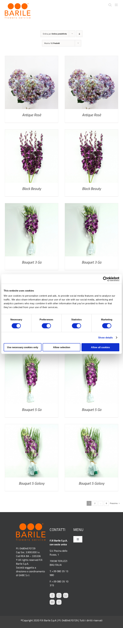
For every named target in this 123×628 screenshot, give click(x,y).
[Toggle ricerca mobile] (110, 5)
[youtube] (52, 602)
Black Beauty (31, 188)
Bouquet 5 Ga (31, 409)
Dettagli (31, 83)
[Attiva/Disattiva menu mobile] (116, 5)
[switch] (46, 325)
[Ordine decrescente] (79, 33)
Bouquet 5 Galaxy (31, 483)
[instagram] (59, 595)
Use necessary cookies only (22, 347)
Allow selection (61, 347)
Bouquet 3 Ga (31, 262)
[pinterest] (59, 602)
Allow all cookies (100, 347)
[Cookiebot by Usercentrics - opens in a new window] (105, 279)
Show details (105, 337)
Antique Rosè (31, 115)
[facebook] (52, 595)
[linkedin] (65, 595)
